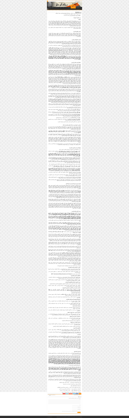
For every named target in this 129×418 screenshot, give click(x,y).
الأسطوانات (60, 7)
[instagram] (52, 1)
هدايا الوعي (63, 7)
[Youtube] (53, 1)
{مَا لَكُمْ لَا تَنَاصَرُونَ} (57, 164)
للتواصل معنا (50, 7)
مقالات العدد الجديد (78, 7)
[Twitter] (54, 1)
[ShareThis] (49, 416)
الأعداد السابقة (69, 7)
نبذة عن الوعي (53, 7)
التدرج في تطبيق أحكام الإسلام (77, 394)
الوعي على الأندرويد (57, 7)
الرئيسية (81, 7)
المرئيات (66, 7)
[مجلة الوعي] (64, 4)
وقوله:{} (64, 155)
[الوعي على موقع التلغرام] (51, 1)
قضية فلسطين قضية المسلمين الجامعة (52, 395)
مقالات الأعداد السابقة (73, 7)
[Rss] (55, 1)
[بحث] (47, 1)
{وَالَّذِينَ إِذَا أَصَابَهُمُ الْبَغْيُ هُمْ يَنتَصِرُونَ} (55, 165)
